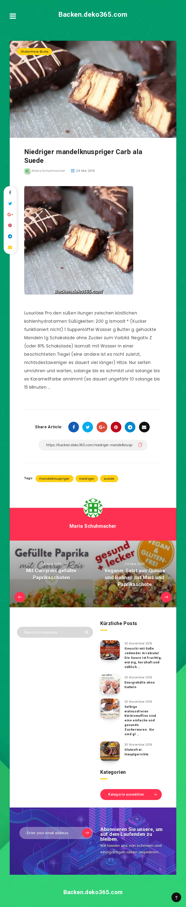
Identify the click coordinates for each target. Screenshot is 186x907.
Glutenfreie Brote (34, 51)
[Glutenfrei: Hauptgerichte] (110, 751)
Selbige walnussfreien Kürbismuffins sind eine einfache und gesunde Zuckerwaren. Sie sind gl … (140, 720)
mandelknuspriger (54, 478)
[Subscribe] (87, 833)
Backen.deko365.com (93, 14)
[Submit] (86, 632)
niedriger (86, 478)
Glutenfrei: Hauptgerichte (136, 752)
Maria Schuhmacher (93, 526)
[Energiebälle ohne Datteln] (110, 684)
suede (109, 478)
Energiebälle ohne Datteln (139, 685)
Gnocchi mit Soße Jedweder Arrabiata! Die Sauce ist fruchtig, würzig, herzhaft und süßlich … (143, 657)
